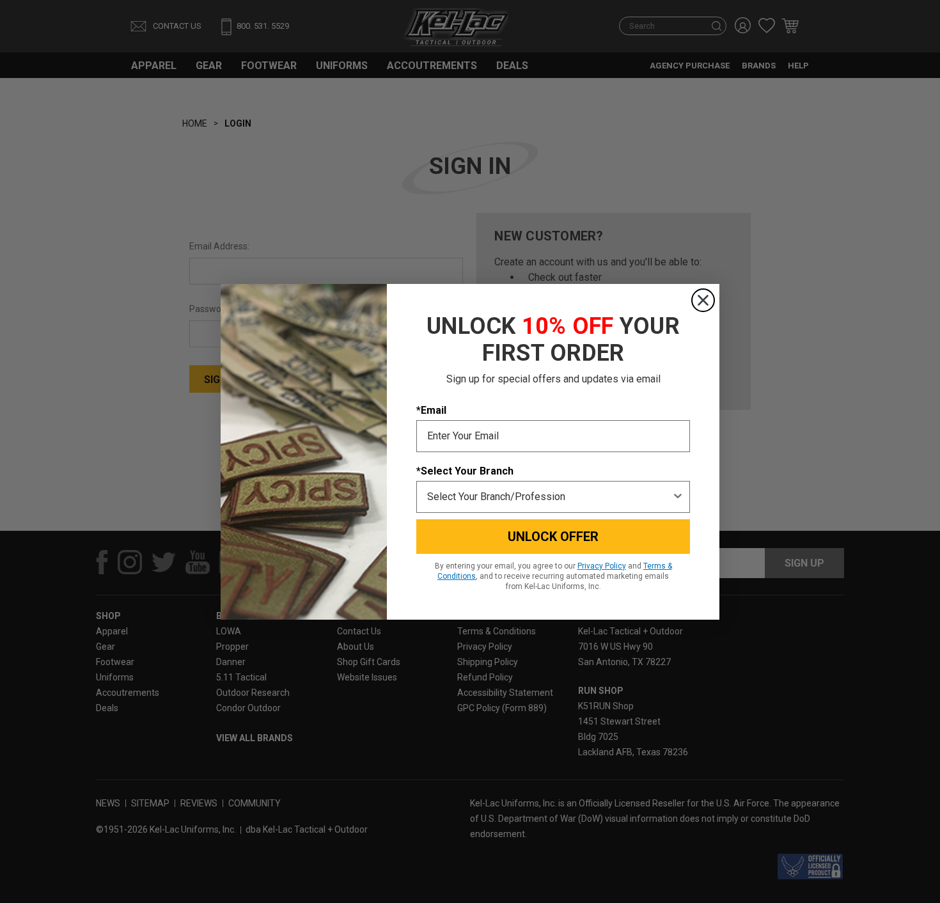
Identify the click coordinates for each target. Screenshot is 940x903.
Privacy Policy (601, 565)
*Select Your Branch (464, 471)
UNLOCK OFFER (553, 536)
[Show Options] (677, 497)
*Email (431, 410)
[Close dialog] (703, 300)
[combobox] (549, 497)
